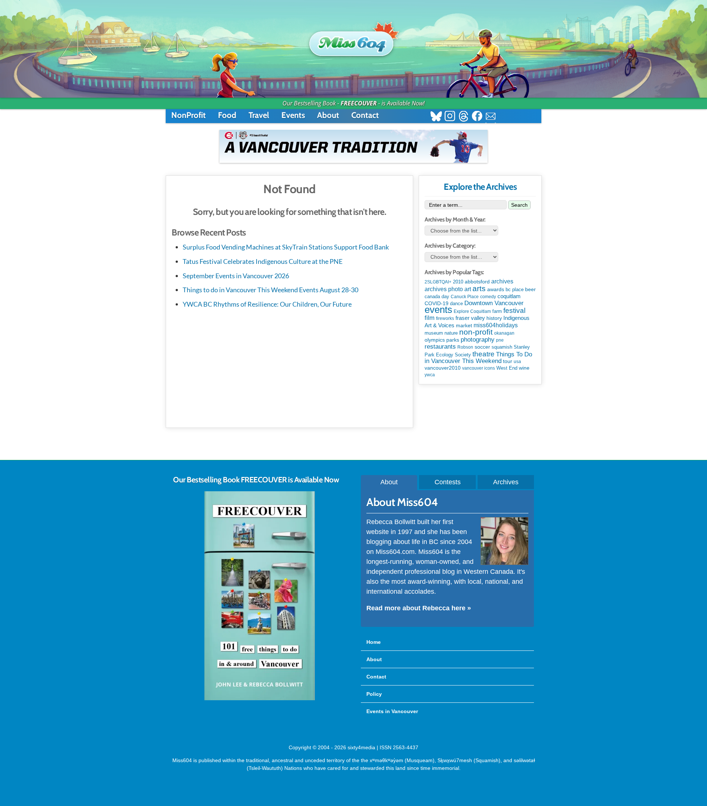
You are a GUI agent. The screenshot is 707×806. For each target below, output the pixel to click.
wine (524, 368)
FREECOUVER (359, 103)
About (328, 115)
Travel (259, 115)
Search (519, 205)
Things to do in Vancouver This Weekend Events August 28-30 (270, 290)
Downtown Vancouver (494, 303)
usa (517, 361)
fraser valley (470, 318)
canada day (437, 296)
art (467, 289)
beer (530, 289)
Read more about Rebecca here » (418, 608)
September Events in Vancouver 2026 (236, 276)
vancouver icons (478, 368)
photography (478, 339)
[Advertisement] (289, 366)
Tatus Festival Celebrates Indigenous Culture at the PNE (262, 261)
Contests (448, 482)
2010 (458, 282)
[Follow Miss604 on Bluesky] (436, 117)
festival (514, 310)
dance (456, 303)
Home (373, 642)
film (430, 317)
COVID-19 (437, 303)
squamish (502, 347)
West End (506, 368)
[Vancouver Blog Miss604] (353, 40)
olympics (435, 340)
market (464, 325)
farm (497, 311)
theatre (483, 354)
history (494, 318)
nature (451, 333)
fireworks (445, 318)
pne (500, 340)
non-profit (476, 332)
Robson (465, 347)
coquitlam (509, 296)
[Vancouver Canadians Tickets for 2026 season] (353, 146)
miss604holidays (496, 325)
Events (293, 115)
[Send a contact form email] (491, 117)
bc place (515, 289)
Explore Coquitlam (472, 311)
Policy (374, 694)
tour (507, 361)
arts (479, 288)
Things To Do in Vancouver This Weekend (478, 357)
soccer (482, 347)
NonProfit (188, 115)
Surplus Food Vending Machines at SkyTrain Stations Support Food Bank (286, 247)
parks (452, 340)
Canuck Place (465, 296)
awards (495, 289)
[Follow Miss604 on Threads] (463, 117)
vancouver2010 (443, 368)
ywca (430, 374)
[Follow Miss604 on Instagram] (450, 117)
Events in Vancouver (392, 711)
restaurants (440, 346)
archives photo (444, 289)
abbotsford (477, 282)
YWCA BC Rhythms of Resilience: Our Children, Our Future (267, 304)
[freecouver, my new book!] (259, 698)
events (438, 309)
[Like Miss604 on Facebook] (477, 117)
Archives (505, 482)
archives (502, 281)
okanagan (504, 333)
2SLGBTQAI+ (438, 282)
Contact (365, 115)
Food (227, 115)
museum (434, 333)
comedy (488, 296)
